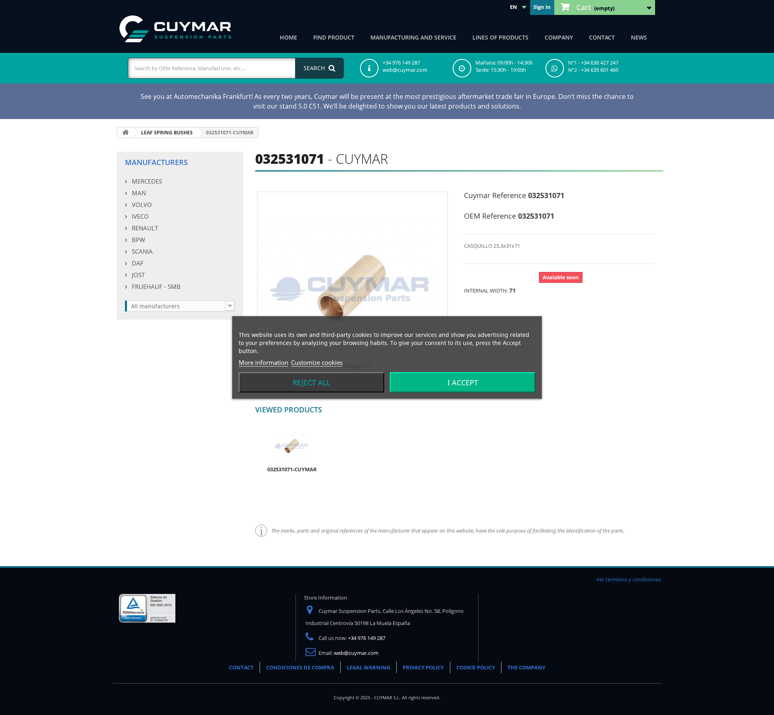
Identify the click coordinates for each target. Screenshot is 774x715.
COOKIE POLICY (475, 667)
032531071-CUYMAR (292, 469)
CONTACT (241, 667)
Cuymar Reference (495, 195)
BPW (137, 240)
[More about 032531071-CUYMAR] (292, 445)
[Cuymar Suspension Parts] (175, 29)
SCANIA (141, 251)
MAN (138, 193)
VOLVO (141, 205)
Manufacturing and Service (413, 37)
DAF (137, 263)
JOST (137, 275)
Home (288, 37)
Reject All (311, 382)
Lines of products (500, 37)
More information (263, 362)
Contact (602, 37)
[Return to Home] (125, 133)
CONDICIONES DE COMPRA (300, 667)
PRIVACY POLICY (423, 667)
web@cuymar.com (356, 652)
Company (559, 37)
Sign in (542, 6)
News (639, 37)
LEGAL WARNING (368, 667)
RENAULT (144, 228)
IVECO (139, 216)
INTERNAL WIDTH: (486, 290)
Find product (333, 37)
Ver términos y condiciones (628, 579)
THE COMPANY (526, 667)
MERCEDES (146, 181)
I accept (462, 382)
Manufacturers (156, 162)
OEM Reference (490, 216)
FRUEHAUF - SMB (155, 286)
